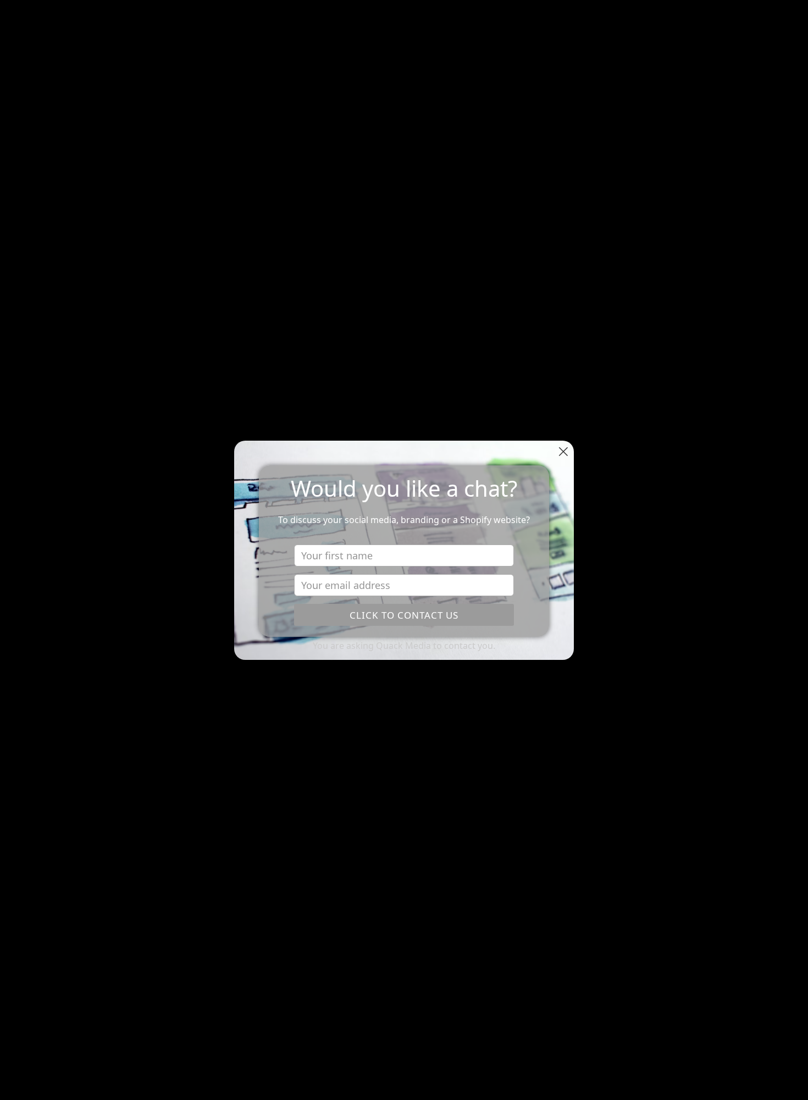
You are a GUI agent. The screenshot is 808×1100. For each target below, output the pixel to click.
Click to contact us (404, 615)
